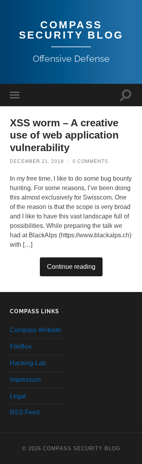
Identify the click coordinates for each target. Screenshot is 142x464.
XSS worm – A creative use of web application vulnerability (64, 135)
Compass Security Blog (71, 30)
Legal (18, 396)
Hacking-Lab (28, 363)
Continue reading (71, 266)
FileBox (21, 346)
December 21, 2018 (37, 161)
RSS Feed (24, 412)
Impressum (25, 379)
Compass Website (35, 330)
